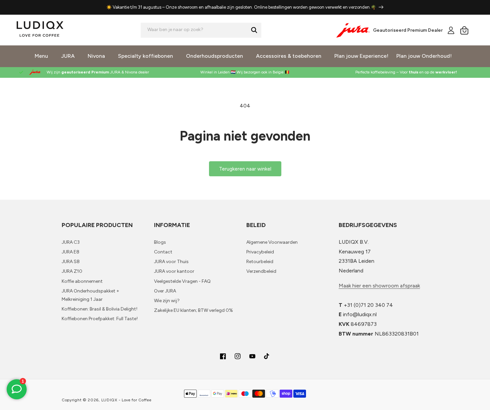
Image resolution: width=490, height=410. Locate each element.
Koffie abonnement (82, 281)
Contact (163, 252)
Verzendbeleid (261, 271)
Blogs (160, 242)
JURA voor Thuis (171, 261)
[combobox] (201, 30)
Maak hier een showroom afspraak (379, 285)
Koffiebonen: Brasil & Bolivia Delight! (99, 309)
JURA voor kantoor (174, 271)
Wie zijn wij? (167, 300)
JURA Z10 (72, 271)
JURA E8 (70, 252)
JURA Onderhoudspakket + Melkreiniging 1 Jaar (90, 295)
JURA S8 (71, 261)
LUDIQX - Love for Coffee (126, 400)
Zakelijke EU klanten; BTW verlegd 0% (193, 310)
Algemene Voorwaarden (272, 242)
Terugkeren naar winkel (245, 169)
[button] (464, 30)
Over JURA (165, 291)
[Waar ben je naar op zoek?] (254, 30)
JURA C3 (71, 242)
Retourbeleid (259, 261)
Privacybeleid (260, 252)
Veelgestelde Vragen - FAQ (182, 281)
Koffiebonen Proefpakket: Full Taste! (100, 319)
